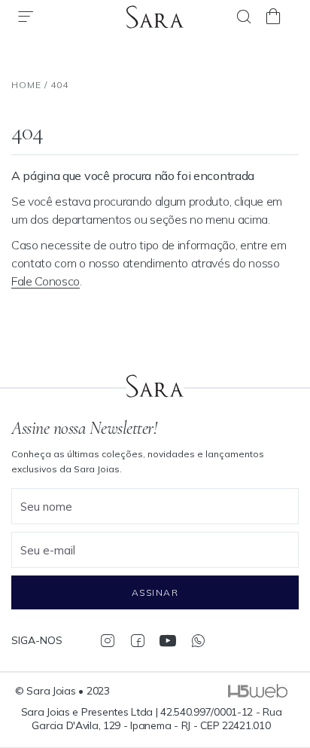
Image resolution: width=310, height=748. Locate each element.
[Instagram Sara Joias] (107, 640)
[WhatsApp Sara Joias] (197, 640)
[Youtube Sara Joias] (167, 640)
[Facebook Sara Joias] (137, 640)
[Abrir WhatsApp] (272, 710)
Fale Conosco (45, 281)
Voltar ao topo (291, 669)
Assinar (155, 592)
